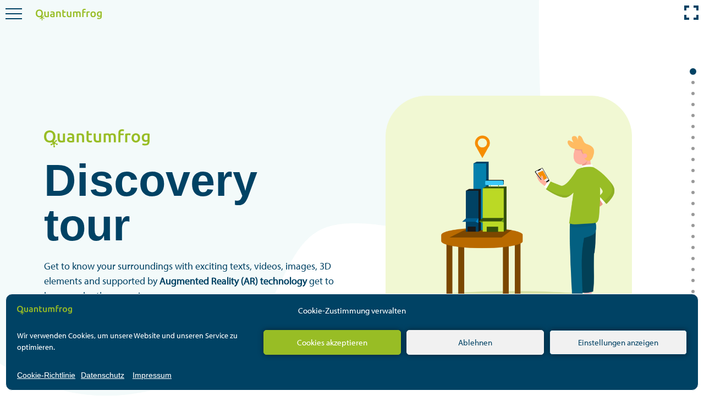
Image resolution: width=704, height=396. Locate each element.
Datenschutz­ (102, 375)
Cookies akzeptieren (332, 342)
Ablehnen (475, 342)
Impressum (152, 375)
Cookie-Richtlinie (46, 375)
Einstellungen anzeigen (618, 342)
